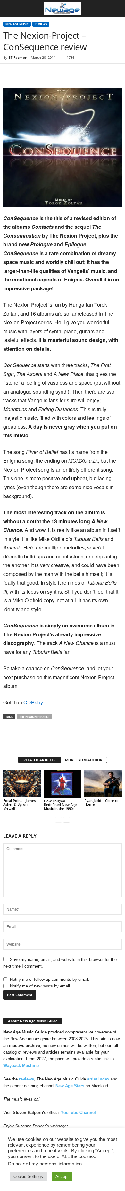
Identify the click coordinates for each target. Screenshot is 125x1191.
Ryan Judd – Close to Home (101, 802)
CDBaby (33, 702)
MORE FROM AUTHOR (83, 759)
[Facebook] (9, 73)
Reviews (41, 24)
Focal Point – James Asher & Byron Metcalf (19, 804)
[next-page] (66, 819)
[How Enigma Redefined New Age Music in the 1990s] (62, 784)
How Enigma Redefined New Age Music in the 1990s (60, 804)
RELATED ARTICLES (39, 759)
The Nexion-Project (34, 717)
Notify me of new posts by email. (40, 986)
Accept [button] (62, 1176)
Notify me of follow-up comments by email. (49, 979)
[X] (24, 73)
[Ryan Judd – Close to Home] (103, 783)
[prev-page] (58, 819)
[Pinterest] (39, 73)
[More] (69, 73)
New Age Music (17, 24)
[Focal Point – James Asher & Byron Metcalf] (22, 783)
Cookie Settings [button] (28, 1176)
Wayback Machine (21, 1065)
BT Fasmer (17, 57)
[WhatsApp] (53, 73)
